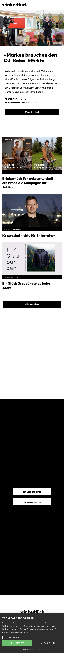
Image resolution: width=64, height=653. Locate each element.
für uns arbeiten (32, 501)
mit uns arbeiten (32, 491)
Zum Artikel (32, 112)
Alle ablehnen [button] (48, 643)
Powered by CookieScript (32, 650)
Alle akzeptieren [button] (17, 643)
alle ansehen (32, 304)
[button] (58, 5)
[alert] (32, 633)
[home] (14, 3)
